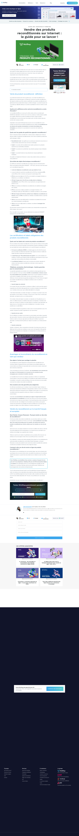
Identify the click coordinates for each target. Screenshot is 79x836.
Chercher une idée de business (15, 21)
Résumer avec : (58, 64)
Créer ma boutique (72, 3)
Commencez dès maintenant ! (55, 688)
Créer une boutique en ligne (45, 784)
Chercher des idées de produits (41, 21)
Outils (41, 783)
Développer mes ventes (62, 21)
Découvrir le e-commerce (28, 21)
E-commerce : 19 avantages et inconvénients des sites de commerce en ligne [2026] (27, 563)
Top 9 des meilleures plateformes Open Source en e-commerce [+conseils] (51, 583)
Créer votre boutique (59, 80)
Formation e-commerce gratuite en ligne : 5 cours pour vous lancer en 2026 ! (27, 583)
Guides (41, 779)
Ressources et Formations (43, 26)
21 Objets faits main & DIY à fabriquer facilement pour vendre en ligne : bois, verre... (51, 563)
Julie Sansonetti (27, 506)
